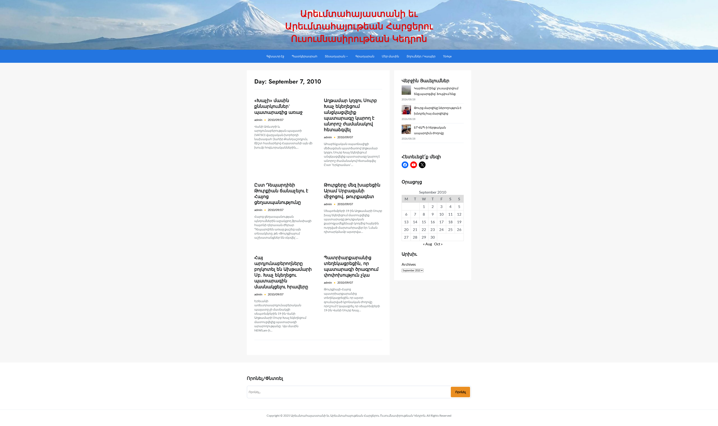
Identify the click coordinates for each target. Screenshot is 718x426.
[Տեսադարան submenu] (347, 56)
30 (432, 237)
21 (415, 229)
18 (450, 222)
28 (415, 237)
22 (424, 229)
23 (432, 229)
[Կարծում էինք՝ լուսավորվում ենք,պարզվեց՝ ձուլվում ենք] (406, 90)
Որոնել (460, 392)
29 (424, 237)
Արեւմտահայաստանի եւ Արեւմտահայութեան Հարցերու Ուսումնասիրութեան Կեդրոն (359, 26)
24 (441, 229)
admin (258, 119)
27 (406, 237)
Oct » (438, 244)
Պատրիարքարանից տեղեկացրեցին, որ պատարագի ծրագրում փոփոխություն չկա (351, 266)
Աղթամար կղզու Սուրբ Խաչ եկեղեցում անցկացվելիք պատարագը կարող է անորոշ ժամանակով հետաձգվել (350, 115)
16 (432, 222)
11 (450, 214)
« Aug (427, 244)
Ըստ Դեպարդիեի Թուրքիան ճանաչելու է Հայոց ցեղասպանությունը (281, 193)
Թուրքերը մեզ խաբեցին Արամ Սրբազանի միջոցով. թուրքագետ (352, 191)
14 (415, 222)
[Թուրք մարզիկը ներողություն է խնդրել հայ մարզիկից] (406, 110)
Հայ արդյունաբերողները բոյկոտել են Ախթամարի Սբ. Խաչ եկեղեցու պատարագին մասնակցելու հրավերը (283, 272)
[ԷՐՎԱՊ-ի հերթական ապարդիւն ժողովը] (406, 130)
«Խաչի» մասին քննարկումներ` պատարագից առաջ (278, 106)
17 (441, 222)
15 (424, 222)
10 (441, 214)
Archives (409, 264)
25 (450, 229)
